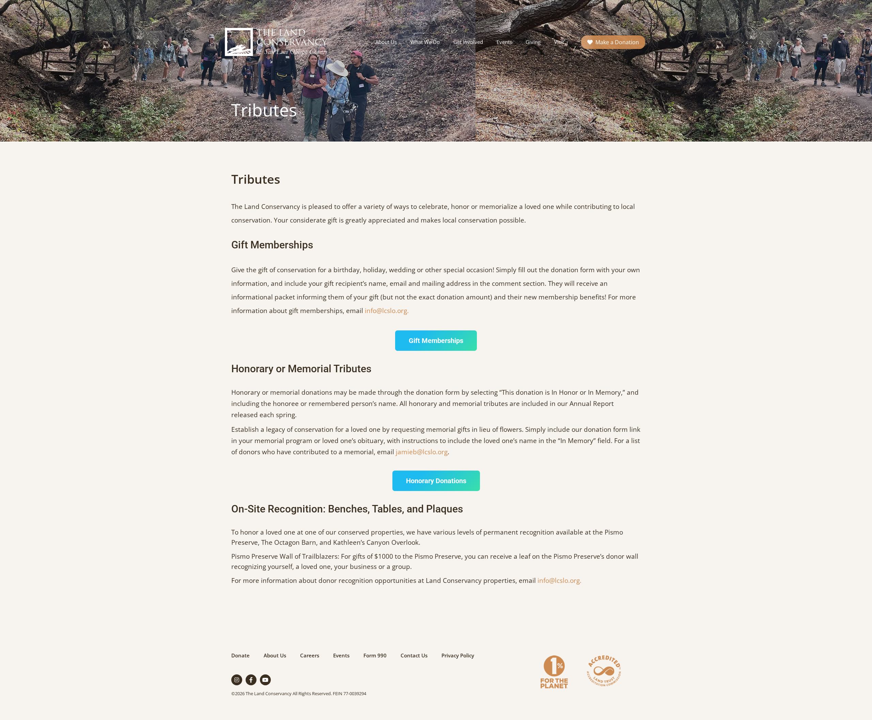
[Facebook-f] (251, 679)
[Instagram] (236, 679)
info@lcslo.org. (387, 310)
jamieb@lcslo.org (422, 451)
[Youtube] (265, 679)
